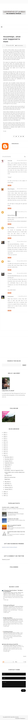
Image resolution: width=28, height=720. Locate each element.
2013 (5, 449)
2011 (5, 453)
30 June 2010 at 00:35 (22, 260)
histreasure (11, 296)
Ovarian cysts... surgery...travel (10, 507)
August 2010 (7, 464)
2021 (5, 434)
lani (9, 241)
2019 (5, 438)
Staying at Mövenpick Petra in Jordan (11, 632)
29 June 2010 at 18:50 (22, 227)
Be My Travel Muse (7, 617)
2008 (5, 493)
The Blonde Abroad (8, 631)
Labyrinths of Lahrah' (8, 390)
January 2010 (8, 489)
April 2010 (7, 483)
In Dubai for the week (12, 519)
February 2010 (8, 487)
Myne (9, 261)
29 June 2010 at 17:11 (22, 211)
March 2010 (7, 485)
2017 (5, 442)
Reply (9, 185)
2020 (5, 436)
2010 (5, 455)
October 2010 (8, 461)
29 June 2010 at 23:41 (22, 241)
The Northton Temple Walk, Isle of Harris (12, 645)
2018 (5, 440)
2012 (5, 451)
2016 (5, 444)
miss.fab (10, 160)
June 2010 (7, 468)
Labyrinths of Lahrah (5, 547)
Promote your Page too (13, 547)
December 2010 (8, 457)
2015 (5, 445)
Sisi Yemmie (11, 227)
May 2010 (7, 481)
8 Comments (20, 45)
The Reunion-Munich (12, 512)
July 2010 (7, 466)
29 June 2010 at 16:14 (22, 160)
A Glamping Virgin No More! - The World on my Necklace (12, 591)
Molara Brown (11, 215)
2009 (5, 491)
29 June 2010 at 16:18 (22, 188)
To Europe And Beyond (8, 605)
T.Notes (10, 273)
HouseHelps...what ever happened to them (13, 470)
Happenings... (7, 479)
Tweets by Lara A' (6, 559)
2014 (5, 447)
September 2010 (8, 463)
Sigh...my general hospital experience (14, 526)
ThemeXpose (22, 718)
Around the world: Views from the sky (16, 532)
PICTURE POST (8, 475)
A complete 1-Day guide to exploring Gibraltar (13, 606)
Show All (24, 656)
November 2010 (8, 459)
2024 (5, 432)
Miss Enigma (11, 189)
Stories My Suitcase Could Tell (10, 644)
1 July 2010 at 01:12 (22, 296)
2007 (5, 495)
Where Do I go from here (9, 477)
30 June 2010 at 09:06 (22, 273)
